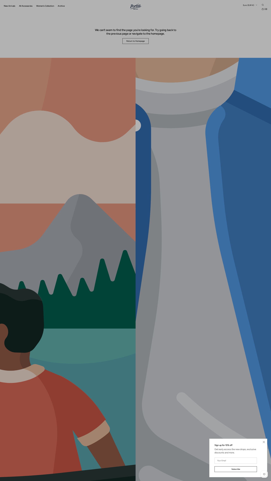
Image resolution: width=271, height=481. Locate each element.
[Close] (264, 442)
